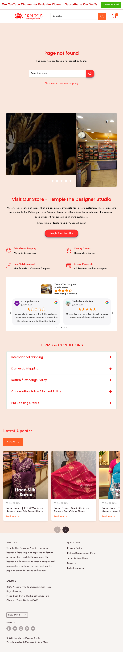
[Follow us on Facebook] (8, 628)
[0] (114, 16)
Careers (71, 563)
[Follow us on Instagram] (21, 628)
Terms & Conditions (77, 558)
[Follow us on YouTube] (33, 628)
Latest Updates (75, 568)
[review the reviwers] (55, 304)
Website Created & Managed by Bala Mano (27, 642)
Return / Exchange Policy (29, 380)
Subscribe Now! (111, 5)
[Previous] (57, 529)
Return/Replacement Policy (81, 553)
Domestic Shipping (24, 368)
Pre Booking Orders (25, 403)
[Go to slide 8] (66, 327)
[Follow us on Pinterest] (27, 628)
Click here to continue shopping (61, 83)
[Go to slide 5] (59, 327)
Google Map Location (61, 233)
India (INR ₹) (14, 615)
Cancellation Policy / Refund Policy (36, 391)
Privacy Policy (74, 548)
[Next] (65, 529)
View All (11, 442)
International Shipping (27, 357)
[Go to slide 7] (64, 327)
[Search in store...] (90, 73)
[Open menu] (8, 16)
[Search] (102, 16)
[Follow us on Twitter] (14, 628)
